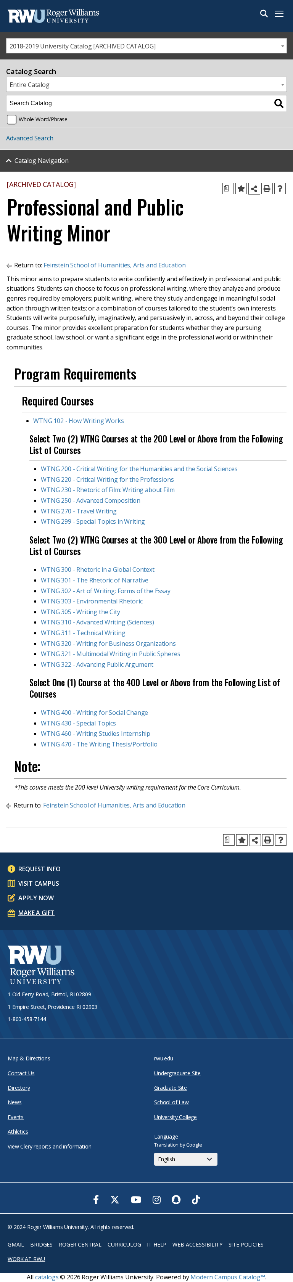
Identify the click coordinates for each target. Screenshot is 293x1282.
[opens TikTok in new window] (196, 1199)
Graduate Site (170, 1087)
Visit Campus (38, 883)
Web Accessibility (197, 1244)
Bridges (41, 1244)
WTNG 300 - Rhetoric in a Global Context (98, 569)
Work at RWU (26, 1259)
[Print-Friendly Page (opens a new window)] (267, 188)
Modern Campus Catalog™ (227, 1277)
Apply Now (36, 898)
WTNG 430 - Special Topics (78, 723)
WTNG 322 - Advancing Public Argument (97, 664)
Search (264, 14)
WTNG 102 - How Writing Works (78, 421)
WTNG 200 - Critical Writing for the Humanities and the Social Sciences (139, 469)
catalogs (47, 1277)
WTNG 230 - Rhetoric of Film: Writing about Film (107, 490)
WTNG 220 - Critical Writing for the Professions (107, 479)
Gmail (16, 1244)
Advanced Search (29, 138)
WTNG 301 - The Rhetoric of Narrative (94, 580)
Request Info (39, 869)
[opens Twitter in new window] (114, 1199)
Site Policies (246, 1244)
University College (175, 1117)
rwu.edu (163, 1058)
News (14, 1102)
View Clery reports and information (50, 1146)
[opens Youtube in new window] (136, 1199)
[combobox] (146, 45)
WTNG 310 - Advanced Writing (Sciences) (97, 622)
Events (16, 1117)
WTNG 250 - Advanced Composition (90, 500)
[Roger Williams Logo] (46, 16)
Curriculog (124, 1244)
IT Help (156, 1244)
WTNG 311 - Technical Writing (83, 633)
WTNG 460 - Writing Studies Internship (95, 733)
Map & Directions (29, 1058)
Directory (19, 1087)
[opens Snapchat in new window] (176, 1199)
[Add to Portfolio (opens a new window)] (241, 188)
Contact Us (21, 1073)
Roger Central (80, 1244)
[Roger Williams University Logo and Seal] (41, 966)
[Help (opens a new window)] (280, 188)
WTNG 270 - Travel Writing (79, 511)
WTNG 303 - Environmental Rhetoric (92, 601)
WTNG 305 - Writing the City (80, 612)
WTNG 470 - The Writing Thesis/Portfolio (99, 744)
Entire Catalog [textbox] (30, 84)
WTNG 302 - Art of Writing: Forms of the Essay (106, 591)
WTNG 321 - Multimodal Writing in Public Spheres (110, 654)
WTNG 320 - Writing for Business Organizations (108, 643)
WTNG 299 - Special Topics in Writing (93, 521)
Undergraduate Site (177, 1073)
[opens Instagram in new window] (157, 1199)
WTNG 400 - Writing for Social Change (94, 712)
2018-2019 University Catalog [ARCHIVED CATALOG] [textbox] (82, 46)
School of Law (171, 1102)
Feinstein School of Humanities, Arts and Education (114, 265)
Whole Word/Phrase (43, 119)
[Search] (279, 103)
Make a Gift (36, 913)
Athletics (18, 1131)
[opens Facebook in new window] (96, 1199)
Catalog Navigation (41, 160)
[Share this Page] (254, 189)
